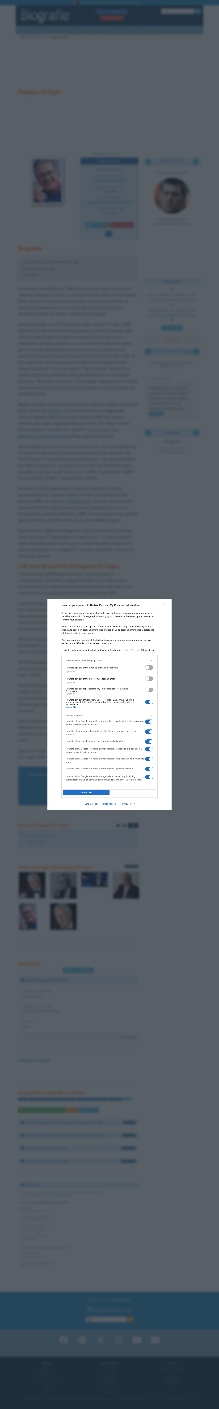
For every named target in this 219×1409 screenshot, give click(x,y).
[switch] (149, 667)
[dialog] (109, 704)
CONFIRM (86, 792)
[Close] (165, 605)
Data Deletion (91, 803)
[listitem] (109, 660)
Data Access (109, 803)
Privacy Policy (128, 803)
